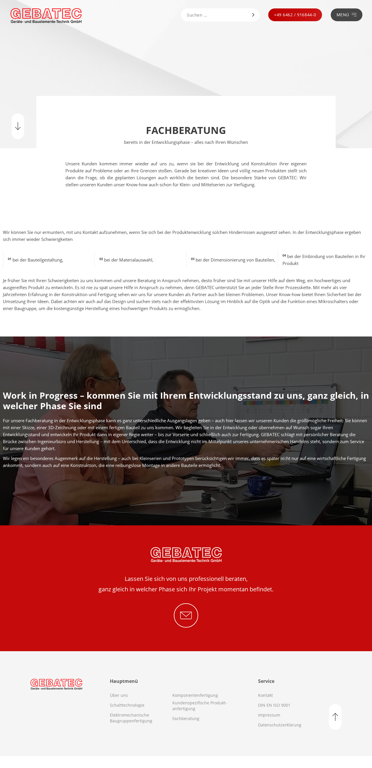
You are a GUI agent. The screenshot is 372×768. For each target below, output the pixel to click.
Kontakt (265, 695)
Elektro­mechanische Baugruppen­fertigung (131, 718)
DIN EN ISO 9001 (274, 705)
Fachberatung (185, 718)
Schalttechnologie (127, 705)
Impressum (269, 715)
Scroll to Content (18, 126)
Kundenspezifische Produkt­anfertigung (199, 705)
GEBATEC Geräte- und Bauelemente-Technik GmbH (46, 15)
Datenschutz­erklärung (279, 725)
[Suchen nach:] (213, 15)
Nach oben (335, 717)
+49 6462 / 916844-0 (295, 14)
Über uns (119, 695)
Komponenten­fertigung (195, 695)
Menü (343, 14)
